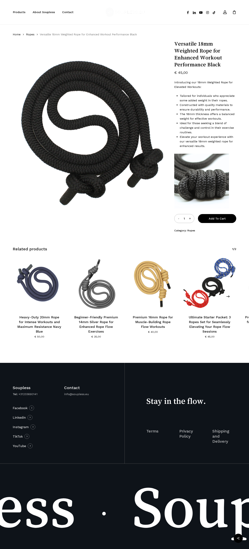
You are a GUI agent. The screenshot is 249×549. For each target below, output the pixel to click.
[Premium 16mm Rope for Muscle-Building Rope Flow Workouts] (153, 283)
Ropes (30, 34)
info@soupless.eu (76, 394)
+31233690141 (28, 394)
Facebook (20, 408)
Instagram (21, 427)
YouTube (19, 446)
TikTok (18, 436)
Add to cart (217, 218)
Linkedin (19, 417)
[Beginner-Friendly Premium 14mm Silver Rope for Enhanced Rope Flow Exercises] (96, 283)
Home (17, 34)
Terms (152, 431)
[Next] (228, 296)
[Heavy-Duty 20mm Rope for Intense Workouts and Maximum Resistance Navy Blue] (39, 283)
